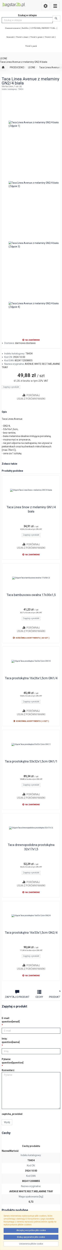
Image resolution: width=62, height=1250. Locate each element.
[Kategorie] (55, 6)
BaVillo (25, 28)
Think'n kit (49, 37)
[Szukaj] (56, 18)
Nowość (10, 37)
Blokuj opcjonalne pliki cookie (31, 1237)
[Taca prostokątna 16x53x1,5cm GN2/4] (31, 916)
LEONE (31, 67)
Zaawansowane (12, 28)
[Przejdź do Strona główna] (3, 67)
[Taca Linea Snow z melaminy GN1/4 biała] (31, 490)
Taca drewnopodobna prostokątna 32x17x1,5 (31, 847)
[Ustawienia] (45, 6)
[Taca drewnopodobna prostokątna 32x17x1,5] (31, 828)
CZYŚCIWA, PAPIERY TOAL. (43, 28)
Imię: (11, 1040)
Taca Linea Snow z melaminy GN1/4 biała (31, 509)
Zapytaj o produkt (11, 387)
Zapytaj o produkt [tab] (17, 997)
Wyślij (7, 1122)
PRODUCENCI (17, 67)
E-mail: (11, 1020)
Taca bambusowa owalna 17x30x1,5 (31, 595)
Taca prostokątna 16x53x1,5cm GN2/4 (31, 932)
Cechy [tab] (39, 997)
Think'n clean (22, 37)
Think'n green (36, 37)
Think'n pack (31, 46)
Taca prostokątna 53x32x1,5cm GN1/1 (31, 761)
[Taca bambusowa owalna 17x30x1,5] (31, 578)
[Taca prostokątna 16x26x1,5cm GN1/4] (31, 661)
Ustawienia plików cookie (31, 1244)
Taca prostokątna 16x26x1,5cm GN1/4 (31, 678)
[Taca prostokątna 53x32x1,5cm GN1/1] (31, 744)
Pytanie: (12, 1061)
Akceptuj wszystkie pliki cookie (31, 1230)
